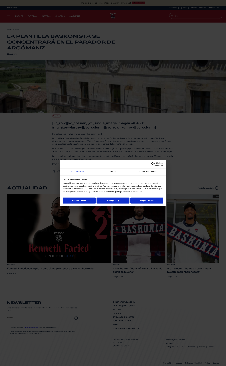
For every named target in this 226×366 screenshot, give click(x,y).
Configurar (111, 200)
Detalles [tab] (113, 172)
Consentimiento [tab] (77, 172)
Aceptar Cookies (147, 200)
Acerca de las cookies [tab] (148, 172)
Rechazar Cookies (79, 200)
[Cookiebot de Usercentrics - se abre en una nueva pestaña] (153, 164)
